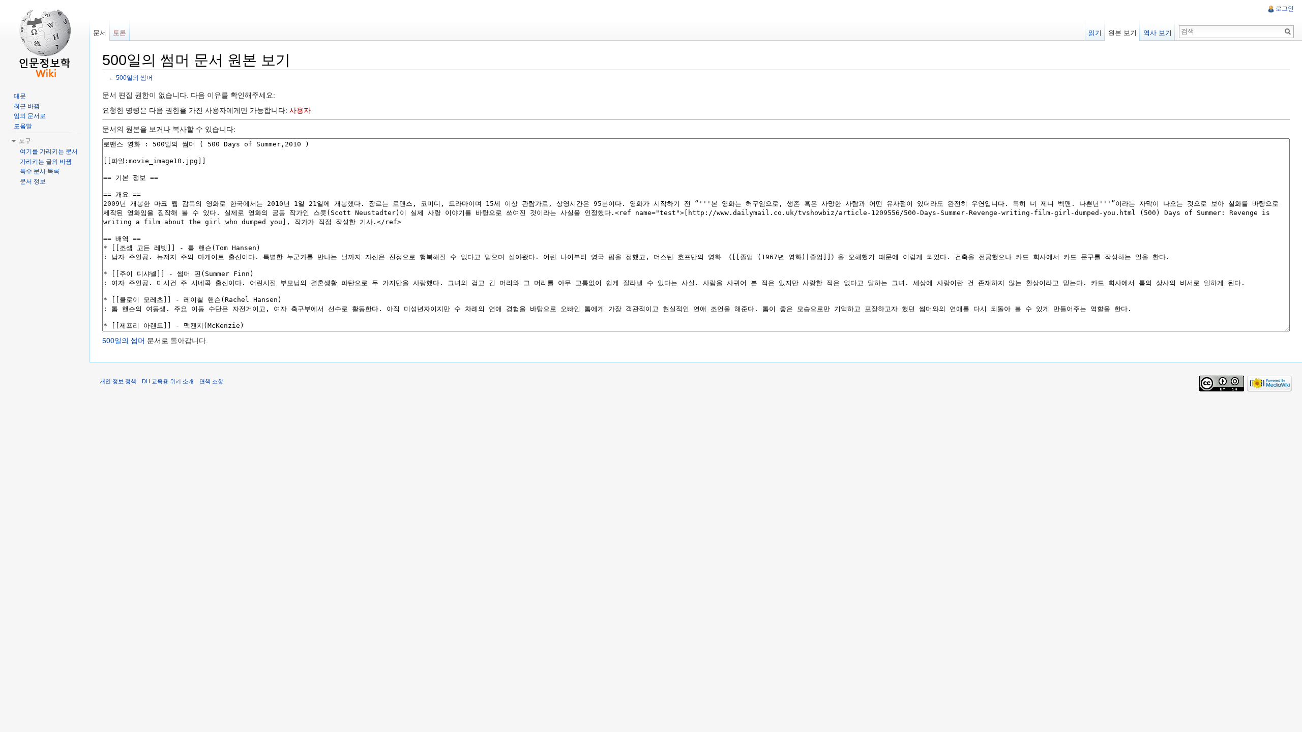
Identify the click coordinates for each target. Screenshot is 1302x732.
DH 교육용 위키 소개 (168, 381)
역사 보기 (1157, 33)
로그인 (1285, 8)
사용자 (300, 110)
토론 (119, 33)
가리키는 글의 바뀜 (46, 161)
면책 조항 (211, 381)
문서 (99, 33)
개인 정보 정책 (118, 381)
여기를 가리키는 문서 (49, 151)
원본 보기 (1122, 33)
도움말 (23, 126)
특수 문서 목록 (40, 171)
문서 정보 (33, 181)
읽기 (1095, 33)
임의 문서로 (30, 115)
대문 (20, 96)
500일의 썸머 (134, 77)
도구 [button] (25, 140)
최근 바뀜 (27, 106)
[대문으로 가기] (44, 40)
